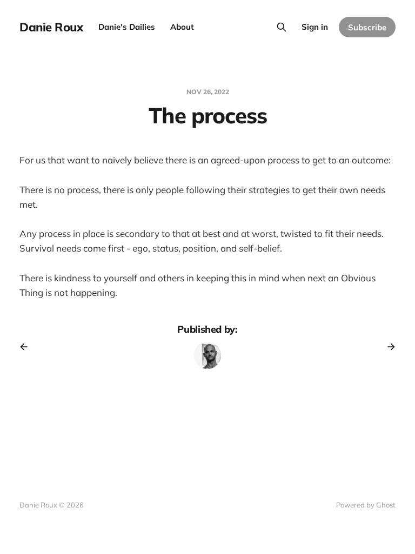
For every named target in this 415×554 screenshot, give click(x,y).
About (182, 27)
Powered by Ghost (366, 504)
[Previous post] (27, 347)
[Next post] (387, 347)
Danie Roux (51, 27)
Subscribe (367, 27)
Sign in (315, 27)
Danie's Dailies (126, 27)
